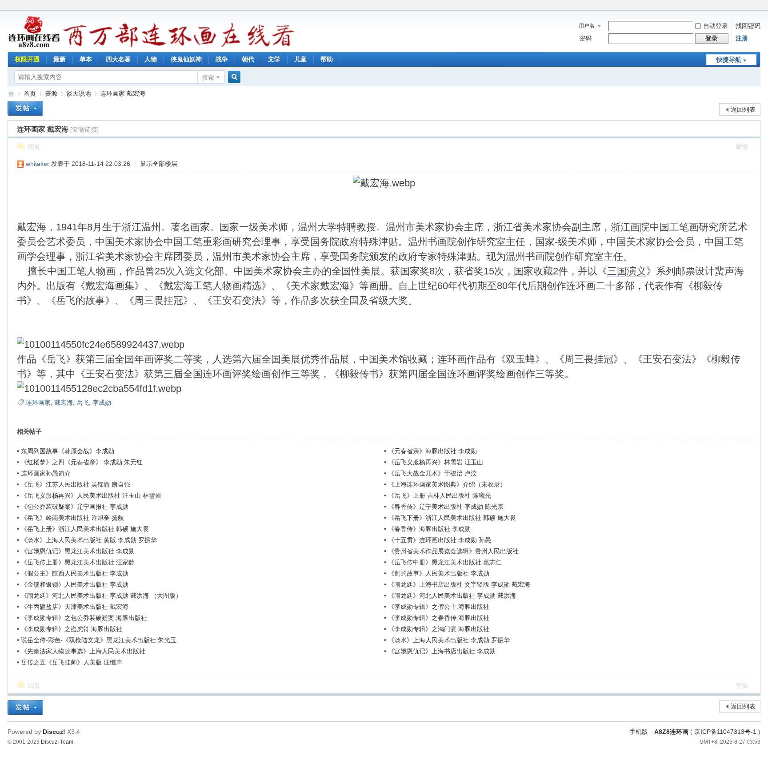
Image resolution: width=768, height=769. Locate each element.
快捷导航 (728, 59)
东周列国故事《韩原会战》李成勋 (67, 451)
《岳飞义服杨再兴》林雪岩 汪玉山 (435, 462)
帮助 (326, 59)
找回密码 (748, 25)
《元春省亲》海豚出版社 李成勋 (432, 451)
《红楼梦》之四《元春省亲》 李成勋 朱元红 (82, 462)
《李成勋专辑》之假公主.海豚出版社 (438, 606)
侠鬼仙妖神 (186, 59)
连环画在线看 (11, 93)
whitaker (37, 163)
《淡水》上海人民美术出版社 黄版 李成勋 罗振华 (89, 540)
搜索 (208, 77)
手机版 (638, 731)
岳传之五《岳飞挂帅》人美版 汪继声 (71, 662)
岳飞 (82, 402)
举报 (742, 146)
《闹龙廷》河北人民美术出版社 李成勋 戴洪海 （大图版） (101, 595)
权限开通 (27, 59)
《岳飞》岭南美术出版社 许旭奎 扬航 (72, 517)
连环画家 (38, 402)
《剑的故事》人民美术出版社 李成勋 (438, 573)
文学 (274, 59)
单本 (86, 59)
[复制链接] (84, 129)
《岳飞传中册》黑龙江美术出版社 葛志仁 (445, 562)
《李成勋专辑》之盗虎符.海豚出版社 (71, 628)
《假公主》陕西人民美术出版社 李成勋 (74, 573)
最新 (59, 59)
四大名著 (118, 59)
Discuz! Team (57, 742)
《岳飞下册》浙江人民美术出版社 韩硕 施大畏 (452, 517)
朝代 (248, 59)
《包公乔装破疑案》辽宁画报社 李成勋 (74, 506)
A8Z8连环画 (671, 731)
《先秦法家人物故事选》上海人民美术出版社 (83, 651)
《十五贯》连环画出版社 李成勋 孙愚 (439, 540)
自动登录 (715, 25)
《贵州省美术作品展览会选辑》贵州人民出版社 (453, 551)
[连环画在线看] (34, 46)
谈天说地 (78, 93)
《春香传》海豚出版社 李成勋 (429, 528)
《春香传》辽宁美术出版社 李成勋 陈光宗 (446, 506)
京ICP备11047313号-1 (725, 731)
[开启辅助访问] (758, 6)
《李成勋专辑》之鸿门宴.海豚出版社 (438, 628)
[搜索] (232, 77)
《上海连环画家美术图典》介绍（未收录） (447, 484)
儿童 (300, 59)
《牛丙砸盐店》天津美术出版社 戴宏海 (74, 606)
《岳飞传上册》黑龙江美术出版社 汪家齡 (78, 562)
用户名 (587, 26)
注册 (742, 38)
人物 (150, 59)
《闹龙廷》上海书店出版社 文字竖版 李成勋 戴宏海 (459, 584)
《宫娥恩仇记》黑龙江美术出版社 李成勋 (78, 551)
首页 (30, 93)
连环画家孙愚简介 (46, 473)
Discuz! (54, 731)
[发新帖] (25, 108)
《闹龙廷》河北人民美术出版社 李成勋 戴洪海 (452, 595)
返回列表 (743, 109)
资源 (51, 93)
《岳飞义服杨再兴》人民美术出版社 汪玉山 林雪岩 (91, 495)
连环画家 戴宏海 (122, 93)
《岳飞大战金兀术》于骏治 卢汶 (432, 473)
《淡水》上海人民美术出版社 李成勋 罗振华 (449, 640)
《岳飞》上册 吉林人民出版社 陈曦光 (439, 495)
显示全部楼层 (158, 163)
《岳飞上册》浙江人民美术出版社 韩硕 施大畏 (85, 528)
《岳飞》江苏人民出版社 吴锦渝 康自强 (75, 484)
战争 (222, 59)
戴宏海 (63, 402)
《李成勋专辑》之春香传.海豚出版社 (438, 617)
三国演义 (626, 271)
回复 (34, 146)
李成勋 (101, 402)
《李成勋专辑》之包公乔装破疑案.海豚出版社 (84, 617)
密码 (585, 38)
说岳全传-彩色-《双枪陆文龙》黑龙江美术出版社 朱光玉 (98, 640)
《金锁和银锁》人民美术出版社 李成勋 (74, 584)
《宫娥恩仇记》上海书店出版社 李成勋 (442, 651)
